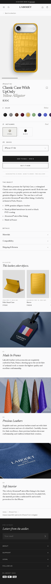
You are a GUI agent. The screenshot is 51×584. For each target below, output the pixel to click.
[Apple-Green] (34, 115)
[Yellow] (28, 115)
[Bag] (47, 7)
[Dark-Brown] (17, 115)
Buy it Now (25, 165)
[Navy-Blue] (39, 115)
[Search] (8, 7)
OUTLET (32, 2)
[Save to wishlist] (47, 87)
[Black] (5, 115)
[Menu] (4, 7)
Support (7, 552)
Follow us (8, 566)
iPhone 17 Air (13, 512)
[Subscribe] (45, 536)
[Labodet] (25, 7)
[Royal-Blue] (45, 115)
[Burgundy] (22, 115)
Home (4, 512)
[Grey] (11, 115)
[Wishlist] (42, 7)
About (6, 546)
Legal (5, 559)
